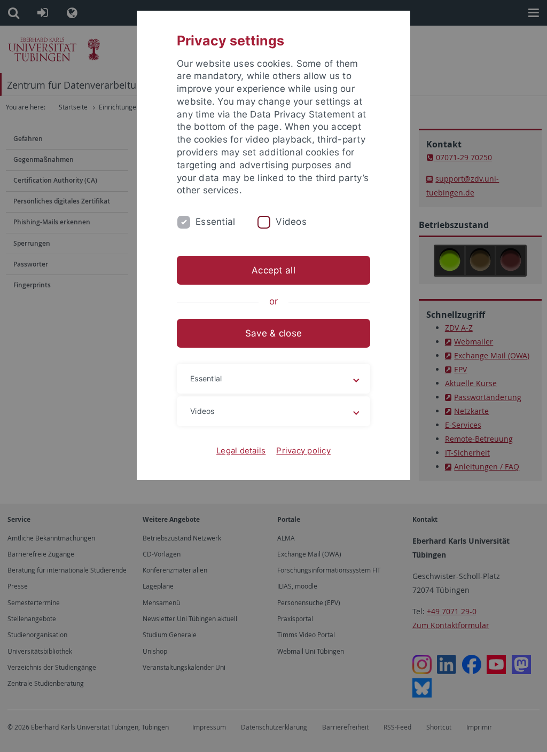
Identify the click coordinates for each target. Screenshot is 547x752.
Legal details (240, 450)
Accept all (273, 270)
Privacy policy (303, 450)
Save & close (273, 333)
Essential (215, 221)
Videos (291, 221)
